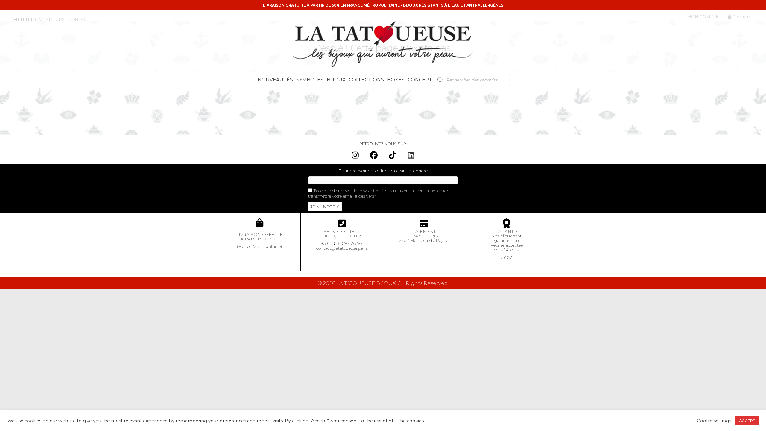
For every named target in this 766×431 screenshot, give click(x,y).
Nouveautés (275, 80)
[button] (355, 155)
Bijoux (336, 80)
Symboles (309, 80)
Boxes (396, 80)
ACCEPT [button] (747, 420)
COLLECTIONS (366, 80)
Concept (420, 80)
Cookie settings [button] (714, 421)
